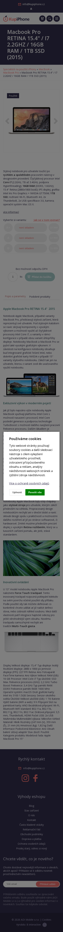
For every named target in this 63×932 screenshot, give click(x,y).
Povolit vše (35, 492)
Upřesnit (17, 492)
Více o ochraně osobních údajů (29, 483)
